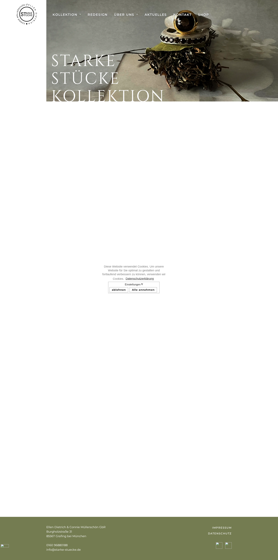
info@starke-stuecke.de (63, 549)
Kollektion (65, 15)
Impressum (222, 527)
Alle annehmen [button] (143, 289)
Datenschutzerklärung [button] (140, 278)
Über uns (124, 15)
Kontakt (182, 15)
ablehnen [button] (119, 289)
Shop (203, 15)
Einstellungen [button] (133, 287)
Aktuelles (156, 15)
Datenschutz (220, 533)
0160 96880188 (57, 545)
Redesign (98, 15)
